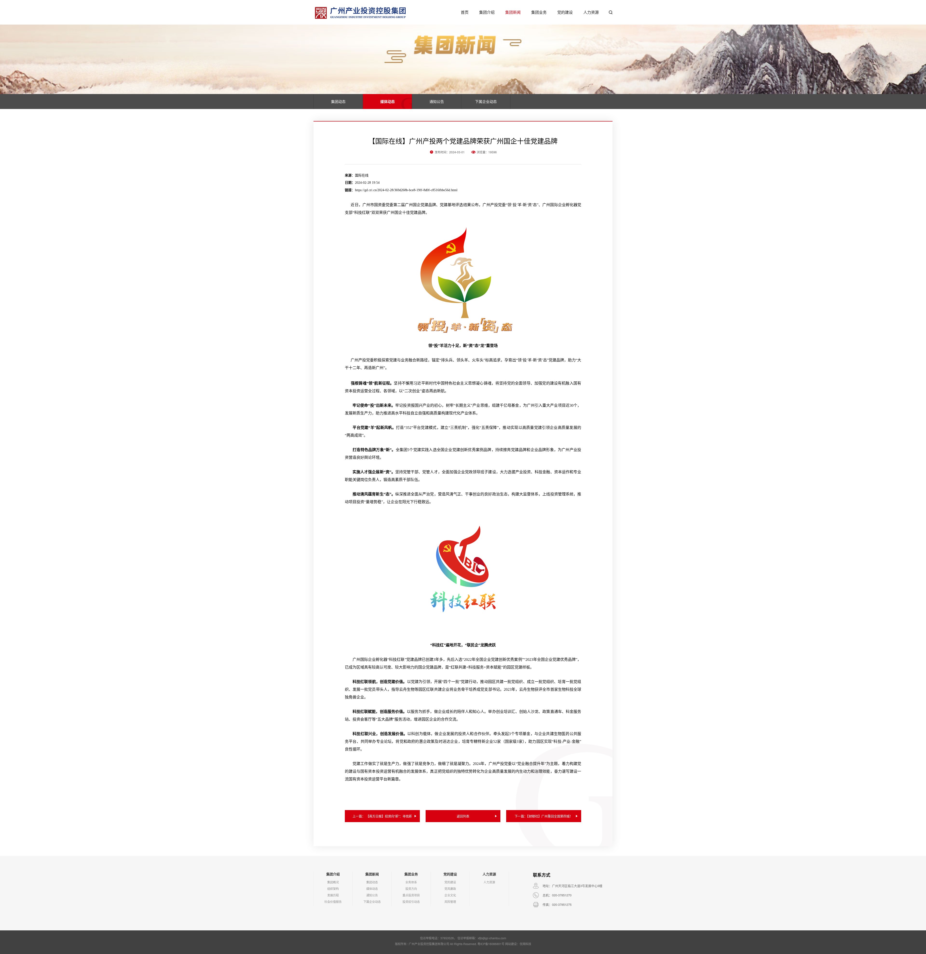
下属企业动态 (486, 101)
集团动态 (338, 101)
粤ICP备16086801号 (490, 944)
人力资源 (591, 12)
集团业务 (539, 12)
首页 (465, 12)
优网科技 (525, 944)
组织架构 (333, 888)
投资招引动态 (411, 902)
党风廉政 (450, 888)
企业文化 (450, 895)
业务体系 (411, 882)
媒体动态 (387, 101)
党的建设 (565, 12)
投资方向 (411, 888)
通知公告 (436, 101)
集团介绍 (487, 12)
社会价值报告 (333, 902)
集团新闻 (513, 12)
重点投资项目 (411, 895)
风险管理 (450, 902)
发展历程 (333, 895)
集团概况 (333, 882)
